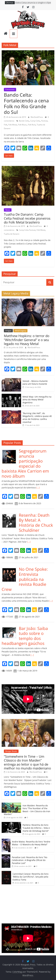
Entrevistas (10, 89)
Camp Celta (35, 121)
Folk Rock (32, 124)
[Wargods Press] (6, 33)
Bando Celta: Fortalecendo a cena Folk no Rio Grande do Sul (26, 103)
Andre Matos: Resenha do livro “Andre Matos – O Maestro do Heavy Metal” (31, 843)
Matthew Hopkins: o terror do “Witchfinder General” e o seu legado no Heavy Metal (26, 339)
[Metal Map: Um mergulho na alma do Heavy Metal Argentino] (11, 395)
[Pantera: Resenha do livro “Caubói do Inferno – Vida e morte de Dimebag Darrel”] (11, 823)
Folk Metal (12, 124)
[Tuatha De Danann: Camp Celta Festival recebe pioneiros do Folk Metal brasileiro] (28, 167)
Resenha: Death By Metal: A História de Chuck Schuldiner (36, 522)
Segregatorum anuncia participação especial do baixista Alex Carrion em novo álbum (25, 463)
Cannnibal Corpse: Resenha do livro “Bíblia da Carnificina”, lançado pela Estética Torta (30, 876)
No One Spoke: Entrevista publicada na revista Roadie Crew (25, 579)
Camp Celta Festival (27, 230)
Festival (44, 121)
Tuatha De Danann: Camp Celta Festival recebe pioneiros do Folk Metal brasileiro (27, 218)
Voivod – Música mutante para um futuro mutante (35, 382)
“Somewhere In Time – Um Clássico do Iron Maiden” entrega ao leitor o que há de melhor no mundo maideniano (27, 762)
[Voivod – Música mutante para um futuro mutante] (11, 379)
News (7, 210)
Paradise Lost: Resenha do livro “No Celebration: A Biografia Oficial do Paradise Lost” (29, 860)
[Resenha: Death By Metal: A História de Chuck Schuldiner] (10, 514)
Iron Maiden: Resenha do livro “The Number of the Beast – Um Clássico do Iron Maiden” (27, 810)
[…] (38, 487)
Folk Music (22, 124)
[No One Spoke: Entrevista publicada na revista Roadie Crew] (10, 568)
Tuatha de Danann (11, 234)
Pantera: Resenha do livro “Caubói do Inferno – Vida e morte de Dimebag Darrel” (36, 827)
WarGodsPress (37, 117)
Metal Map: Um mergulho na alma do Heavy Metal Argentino (37, 399)
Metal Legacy (20, 330)
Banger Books (11, 751)
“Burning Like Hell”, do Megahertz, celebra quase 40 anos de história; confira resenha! (37, 417)
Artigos (8, 330)
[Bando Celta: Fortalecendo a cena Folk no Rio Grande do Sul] (28, 52)
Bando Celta (24, 121)
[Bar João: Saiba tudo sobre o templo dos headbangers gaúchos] (10, 627)
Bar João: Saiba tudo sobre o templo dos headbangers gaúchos (25, 635)
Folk (5, 124)
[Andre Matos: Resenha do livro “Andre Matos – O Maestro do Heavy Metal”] (6, 840)
